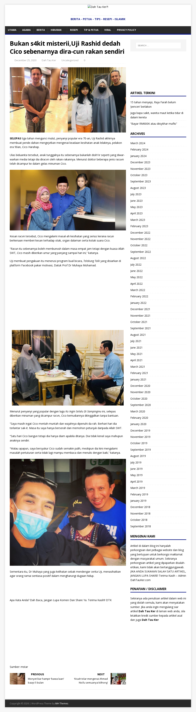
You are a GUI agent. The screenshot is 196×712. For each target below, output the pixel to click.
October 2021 (138, 322)
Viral (107, 30)
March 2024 (137, 143)
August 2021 (138, 334)
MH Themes (61, 703)
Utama (12, 30)
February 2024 (139, 149)
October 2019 (138, 443)
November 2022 (140, 239)
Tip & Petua (91, 30)
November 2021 (140, 315)
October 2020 (138, 398)
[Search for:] (158, 45)
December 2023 (140, 162)
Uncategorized (69, 60)
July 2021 (135, 341)
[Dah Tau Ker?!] (98, 7)
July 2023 (135, 194)
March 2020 (137, 411)
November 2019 (140, 437)
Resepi (74, 30)
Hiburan (56, 30)
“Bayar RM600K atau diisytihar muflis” (153, 123)
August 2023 (138, 188)
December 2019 (140, 430)
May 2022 (136, 277)
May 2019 (136, 475)
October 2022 (138, 245)
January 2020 (138, 424)
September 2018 (140, 526)
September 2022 (140, 252)
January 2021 (138, 379)
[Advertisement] (68, 298)
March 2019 (137, 488)
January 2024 (138, 156)
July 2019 (135, 462)
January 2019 (138, 500)
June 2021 (136, 347)
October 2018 (138, 520)
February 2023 (139, 226)
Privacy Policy (126, 30)
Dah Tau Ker (49, 60)
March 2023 (137, 220)
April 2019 (136, 481)
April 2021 (136, 360)
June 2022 (136, 271)
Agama (26, 30)
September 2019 (140, 449)
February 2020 (139, 417)
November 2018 (140, 513)
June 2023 (136, 200)
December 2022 (140, 232)
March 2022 (137, 290)
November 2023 (140, 169)
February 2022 (139, 296)
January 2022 (138, 303)
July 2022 (135, 264)
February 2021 (139, 373)
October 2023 (138, 175)
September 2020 (140, 405)
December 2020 (140, 386)
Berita (41, 30)
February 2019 (139, 494)
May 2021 (136, 354)
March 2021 (137, 366)
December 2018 (140, 507)
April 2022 (136, 283)
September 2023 (140, 181)
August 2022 (138, 258)
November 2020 (140, 392)
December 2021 (140, 309)
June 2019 (136, 469)
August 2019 (138, 456)
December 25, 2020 (25, 60)
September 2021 (140, 328)
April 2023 (136, 213)
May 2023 (136, 207)
